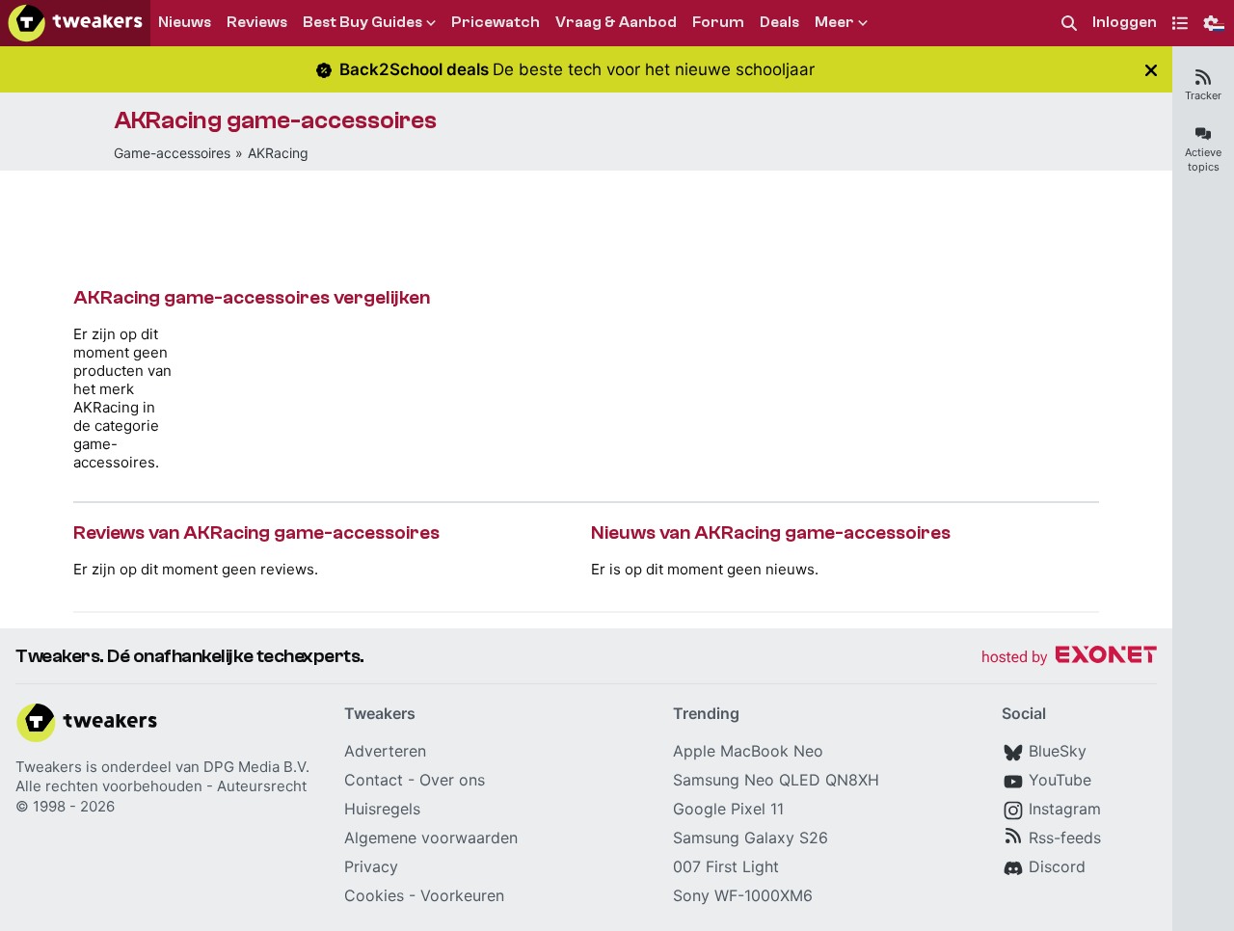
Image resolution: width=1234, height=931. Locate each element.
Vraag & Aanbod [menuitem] (616, 22)
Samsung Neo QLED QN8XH (776, 779)
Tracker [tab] (1203, 95)
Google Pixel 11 (728, 808)
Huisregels (382, 808)
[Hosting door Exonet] (1069, 658)
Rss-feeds (1065, 837)
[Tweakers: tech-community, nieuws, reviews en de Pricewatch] (75, 23)
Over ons (452, 779)
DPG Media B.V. (256, 767)
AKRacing (278, 153)
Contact (373, 779)
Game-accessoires (172, 153)
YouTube (1060, 779)
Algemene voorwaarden (431, 837)
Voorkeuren (462, 895)
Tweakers (48, 767)
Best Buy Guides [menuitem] (362, 22)
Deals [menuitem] (779, 22)
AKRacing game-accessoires (275, 120)
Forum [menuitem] (718, 22)
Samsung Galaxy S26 (750, 837)
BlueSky (1057, 750)
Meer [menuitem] (834, 22)
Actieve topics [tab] (1203, 159)
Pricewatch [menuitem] (495, 22)
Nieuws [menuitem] (184, 22)
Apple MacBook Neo (748, 750)
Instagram (1065, 808)
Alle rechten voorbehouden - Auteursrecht (161, 786)
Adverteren (385, 750)
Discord (1057, 866)
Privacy (371, 866)
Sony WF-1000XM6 (743, 895)
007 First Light (726, 866)
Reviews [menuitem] (257, 22)
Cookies (374, 895)
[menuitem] (1069, 23)
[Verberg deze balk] (1151, 70)
